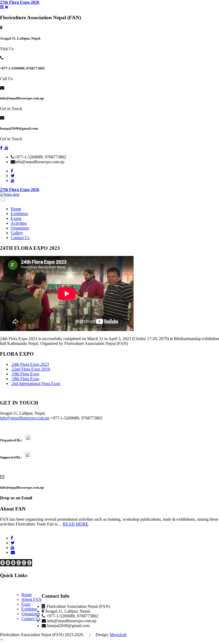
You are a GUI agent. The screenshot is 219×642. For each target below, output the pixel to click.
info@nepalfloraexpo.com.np (24, 418)
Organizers (20, 228)
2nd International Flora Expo (36, 383)
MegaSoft (118, 634)
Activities (19, 223)
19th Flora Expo (25, 374)
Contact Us (20, 237)
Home (16, 209)
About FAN (31, 599)
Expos (16, 218)
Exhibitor (29, 609)
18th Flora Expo (25, 378)
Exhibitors (19, 213)
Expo (25, 604)
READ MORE (75, 524)
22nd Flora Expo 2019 (31, 369)
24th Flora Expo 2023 (30, 364)
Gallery (17, 233)
